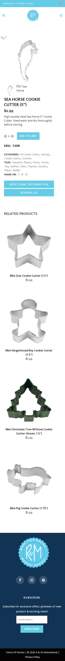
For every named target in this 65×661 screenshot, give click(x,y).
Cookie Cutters (12, 158)
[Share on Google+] (27, 174)
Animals (45, 154)
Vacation (42, 166)
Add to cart (28, 136)
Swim (23, 166)
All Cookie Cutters (29, 154)
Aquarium (17, 162)
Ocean (44, 162)
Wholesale (9, 3)
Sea (6, 166)
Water (7, 170)
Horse (36, 162)
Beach (27, 162)
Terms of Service (15, 652)
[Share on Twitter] (22, 174)
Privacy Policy (32, 657)
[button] (26, 37)
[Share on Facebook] (18, 174)
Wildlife (16, 170)
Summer (27, 158)
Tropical (32, 166)
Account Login (25, 3)
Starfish (14, 166)
